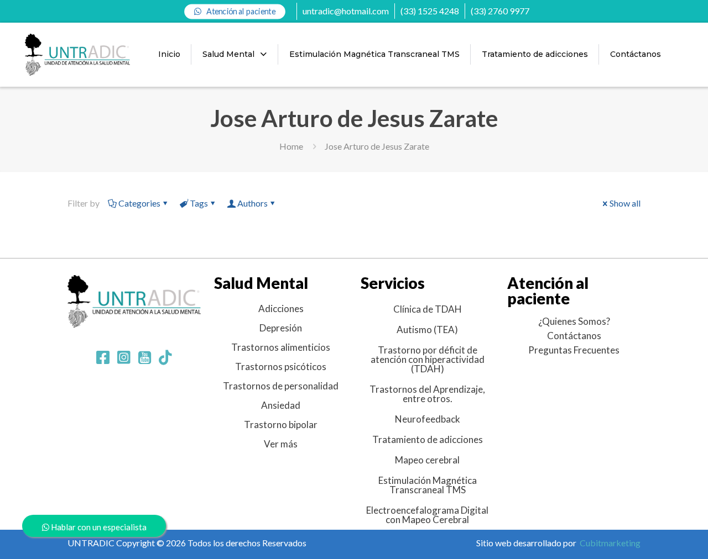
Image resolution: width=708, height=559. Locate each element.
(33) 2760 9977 (500, 11)
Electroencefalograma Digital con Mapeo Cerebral (427, 514)
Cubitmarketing (610, 542)
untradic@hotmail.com (346, 11)
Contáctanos (574, 335)
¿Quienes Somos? (574, 321)
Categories (139, 203)
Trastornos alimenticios (280, 347)
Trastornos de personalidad (281, 386)
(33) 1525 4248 (429, 11)
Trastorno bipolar (280, 424)
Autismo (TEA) (427, 329)
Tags (199, 203)
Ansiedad (280, 405)
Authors (252, 203)
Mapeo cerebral (427, 460)
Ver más (281, 444)
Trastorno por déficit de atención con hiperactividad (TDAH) (428, 359)
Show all (625, 203)
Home (291, 146)
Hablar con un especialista (98, 527)
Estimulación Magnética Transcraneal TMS (427, 484)
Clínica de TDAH (427, 309)
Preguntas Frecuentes (574, 350)
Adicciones (281, 308)
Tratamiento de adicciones (427, 439)
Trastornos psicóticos (280, 366)
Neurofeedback (427, 419)
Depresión (280, 328)
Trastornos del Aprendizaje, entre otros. (427, 393)
